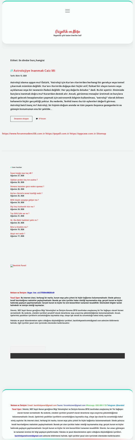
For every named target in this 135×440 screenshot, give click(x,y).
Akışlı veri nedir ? (17, 234)
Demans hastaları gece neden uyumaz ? (27, 186)
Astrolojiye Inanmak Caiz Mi (34, 71)
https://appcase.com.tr (83, 133)
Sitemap (101, 133)
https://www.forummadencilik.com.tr (23, 133)
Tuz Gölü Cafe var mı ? (19, 213)
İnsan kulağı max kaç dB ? (21, 173)
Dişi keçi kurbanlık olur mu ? (22, 207)
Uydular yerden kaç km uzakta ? (24, 180)
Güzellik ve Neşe (67, 32)
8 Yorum (42, 119)
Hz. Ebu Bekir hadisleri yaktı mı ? (24, 220)
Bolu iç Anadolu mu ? (19, 227)
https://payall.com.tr (57, 133)
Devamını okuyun (23, 119)
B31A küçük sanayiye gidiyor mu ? (24, 200)
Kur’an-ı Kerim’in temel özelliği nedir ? (26, 193)
